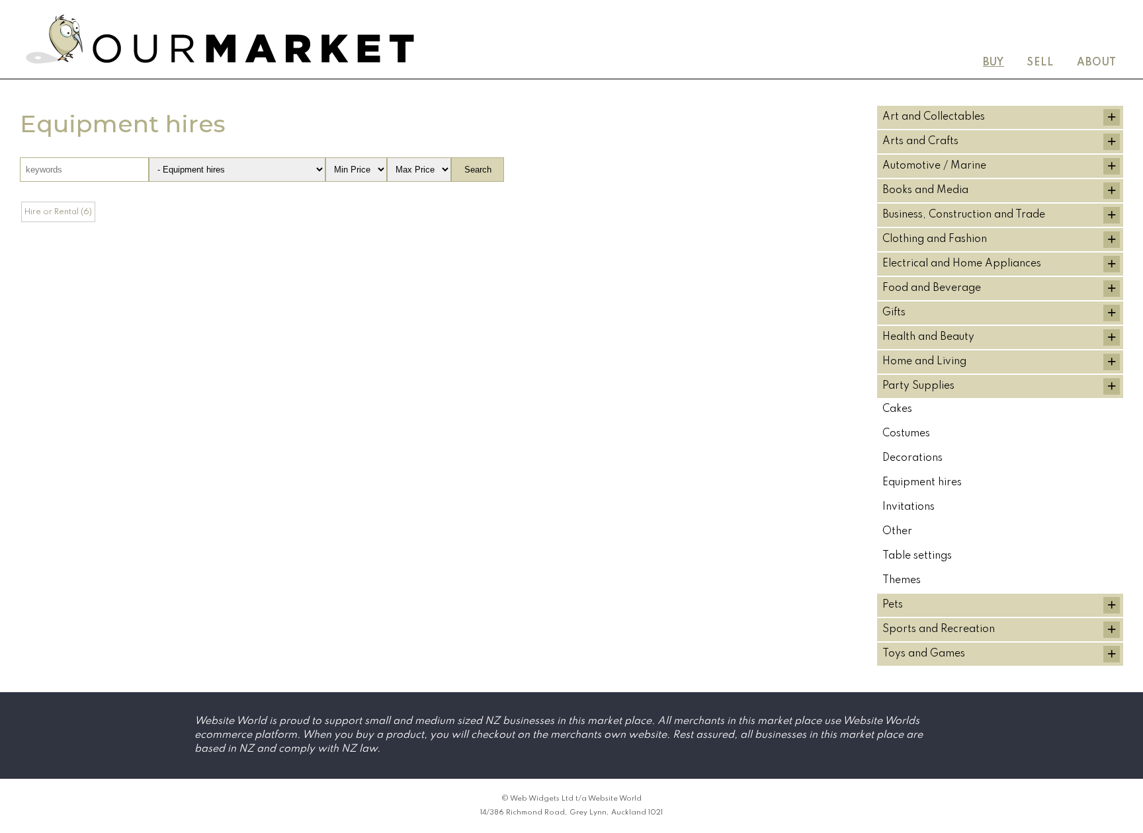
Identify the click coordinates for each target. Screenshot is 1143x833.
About (1097, 63)
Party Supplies (918, 386)
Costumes (906, 433)
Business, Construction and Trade (963, 215)
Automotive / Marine (934, 166)
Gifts (894, 312)
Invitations (908, 507)
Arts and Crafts (920, 141)
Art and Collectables (933, 117)
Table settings (917, 556)
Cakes (897, 409)
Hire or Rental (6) (58, 212)
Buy (993, 63)
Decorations (912, 458)
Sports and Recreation (938, 629)
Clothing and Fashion (934, 239)
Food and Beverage (931, 288)
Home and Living (924, 361)
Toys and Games (923, 654)
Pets (892, 605)
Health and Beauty (928, 337)
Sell (1040, 63)
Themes (901, 580)
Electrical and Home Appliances (961, 263)
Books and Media (925, 190)
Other (897, 531)
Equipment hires (922, 482)
